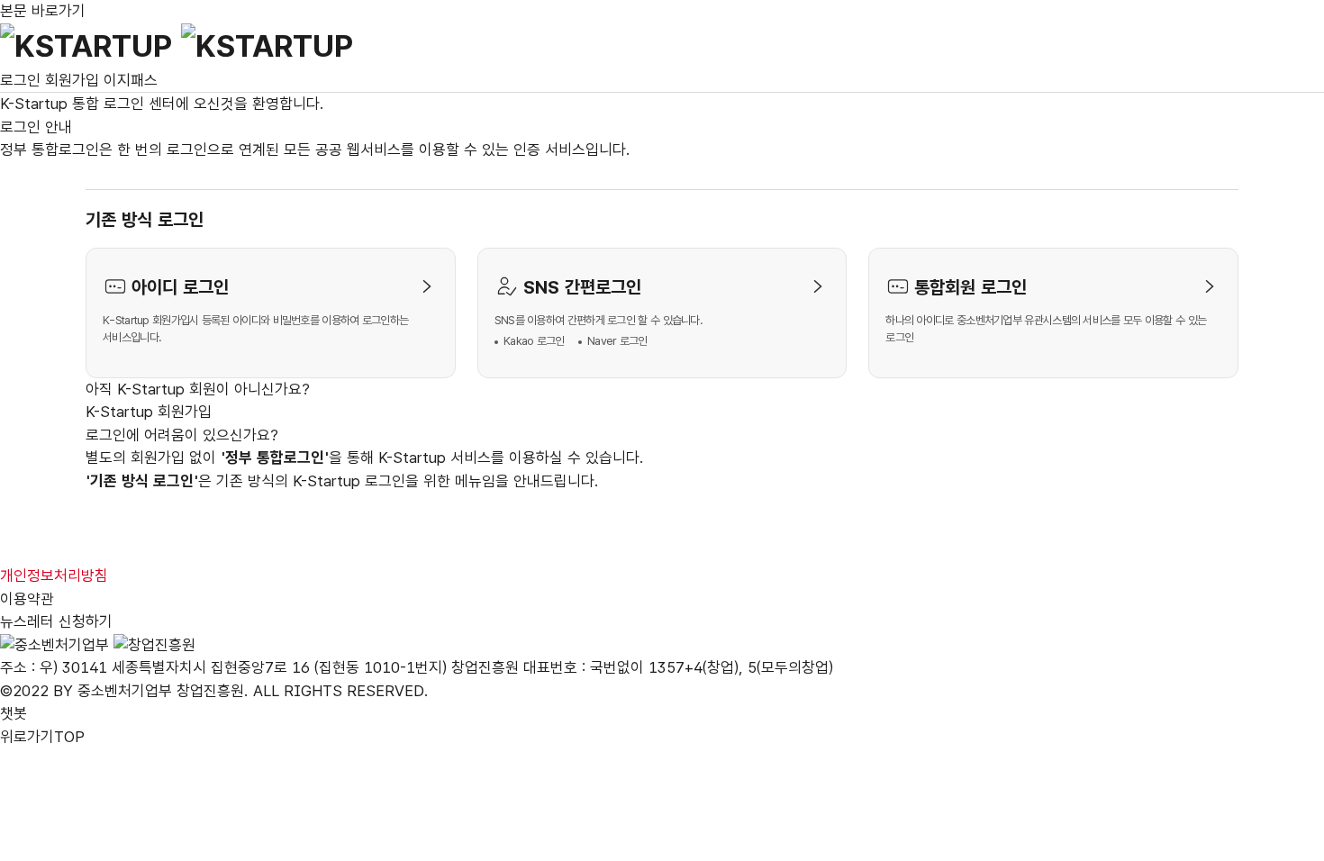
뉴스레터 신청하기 (56, 621)
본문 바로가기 (43, 11)
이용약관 (27, 599)
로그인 (20, 80)
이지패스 (131, 80)
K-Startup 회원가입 (149, 412)
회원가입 (72, 80)
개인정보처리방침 (54, 575)
